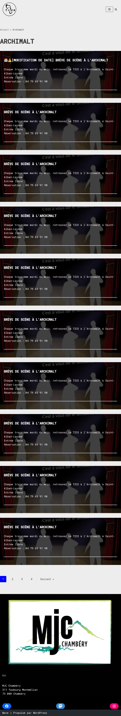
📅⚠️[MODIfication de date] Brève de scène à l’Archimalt (56, 60)
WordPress (40, 712)
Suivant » (47, 579)
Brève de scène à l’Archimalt (30, 112)
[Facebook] (6, 706)
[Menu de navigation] (109, 9)
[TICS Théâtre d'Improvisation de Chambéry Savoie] (9, 9)
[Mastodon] (60, 706)
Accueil (4, 29)
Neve (5, 712)
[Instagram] (114, 706)
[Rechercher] (116, 9)
